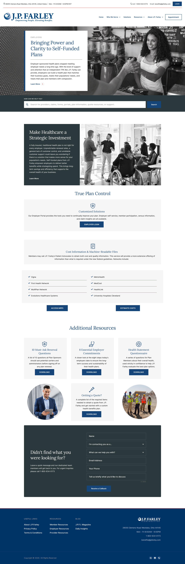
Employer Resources (59, 529)
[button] (177, 4)
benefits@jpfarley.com (151, 540)
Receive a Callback (98, 488)
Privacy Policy (30, 529)
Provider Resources (59, 533)
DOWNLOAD (44, 372)
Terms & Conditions (33, 533)
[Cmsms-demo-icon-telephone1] (159, 558)
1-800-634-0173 (142, 4)
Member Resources (59, 524)
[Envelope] (155, 558)
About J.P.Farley (31, 524)
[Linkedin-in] (150, 558)
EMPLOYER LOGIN (91, 224)
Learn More (34, 178)
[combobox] (116, 444)
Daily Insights (81, 529)
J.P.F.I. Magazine (83, 524)
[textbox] (115, 444)
